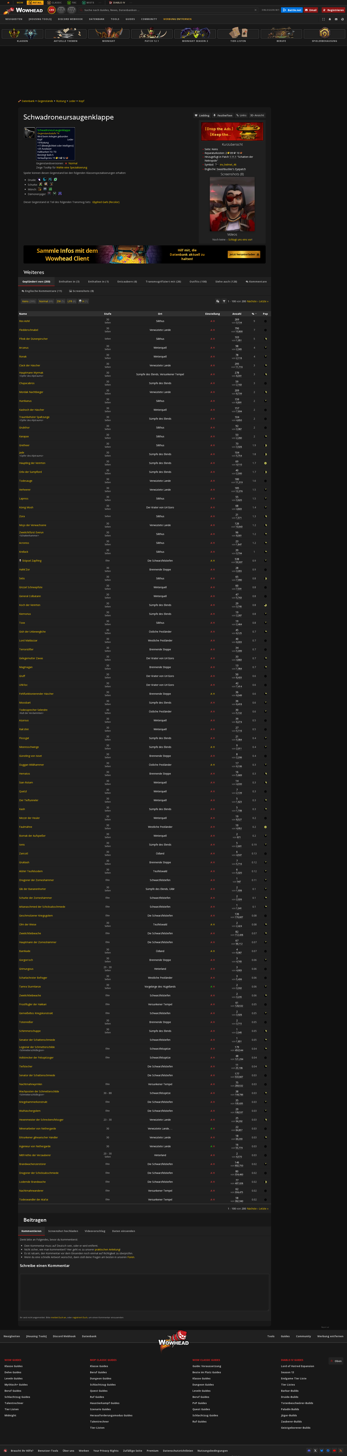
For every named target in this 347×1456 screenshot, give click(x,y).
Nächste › (252, 301)
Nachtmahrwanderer (31, 1190)
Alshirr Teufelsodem (31, 871)
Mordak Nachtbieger (31, 392)
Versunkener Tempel (172, 374)
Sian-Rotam (26, 782)
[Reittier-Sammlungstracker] (144, 254)
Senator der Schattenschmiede (37, 1039)
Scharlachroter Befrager (33, 977)
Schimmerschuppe (30, 1031)
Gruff (22, 676)
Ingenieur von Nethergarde (35, 1146)
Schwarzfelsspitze (160, 1048)
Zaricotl (23, 853)
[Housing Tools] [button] (40, 19)
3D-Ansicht (257, 115)
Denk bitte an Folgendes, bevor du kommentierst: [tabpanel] (77, 1278)
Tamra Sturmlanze (30, 986)
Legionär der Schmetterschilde (37, 1047)
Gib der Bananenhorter (32, 889)
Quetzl (23, 791)
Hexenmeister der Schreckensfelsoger (41, 1119)
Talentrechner (14, 1403)
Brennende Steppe (160, 569)
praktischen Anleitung (107, 1249)
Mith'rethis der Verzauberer (35, 1155)
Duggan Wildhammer (31, 764)
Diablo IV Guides (292, 1360)
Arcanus (24, 347)
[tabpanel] (144, 754)
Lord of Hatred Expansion (297, 1366)
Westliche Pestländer (160, 640)
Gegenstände (45, 101)
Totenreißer (26, 1022)
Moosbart (25, 702)
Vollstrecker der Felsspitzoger (36, 1057)
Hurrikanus (25, 401)
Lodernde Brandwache (32, 1181)
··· (100, 2)
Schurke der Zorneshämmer (35, 897)
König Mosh (26, 507)
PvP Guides (199, 1403)
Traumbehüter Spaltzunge (34, 417)
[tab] (36, 281)
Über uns (68, 1450)
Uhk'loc (23, 685)
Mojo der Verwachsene (32, 525)
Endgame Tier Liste (294, 1378)
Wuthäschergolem (29, 1110)
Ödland (160, 853)
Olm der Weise (27, 924)
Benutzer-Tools (48, 1450)
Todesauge (25, 480)
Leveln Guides (14, 1378)
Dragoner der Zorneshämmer (36, 880)
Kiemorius (25, 614)
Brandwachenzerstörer (32, 1164)
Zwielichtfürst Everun (31, 532)
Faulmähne (25, 827)
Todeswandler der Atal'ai (33, 1199)
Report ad (325, 1327)
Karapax (24, 436)
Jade (21, 452)
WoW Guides (13, 1360)
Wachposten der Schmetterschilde (39, 1091)
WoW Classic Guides (206, 1360)
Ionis (22, 844)
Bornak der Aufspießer (32, 835)
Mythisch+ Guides (16, 1384)
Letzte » (263, 301)
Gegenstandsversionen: (50, 163)
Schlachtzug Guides (17, 1397)
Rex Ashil (24, 321)
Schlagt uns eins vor (240, 239)
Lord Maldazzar (28, 640)
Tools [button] (115, 19)
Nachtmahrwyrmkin (30, 1084)
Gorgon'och (26, 960)
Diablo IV (119, 2)
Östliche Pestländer (160, 631)
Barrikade (24, 951)
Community (149, 19)
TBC (74, 2)
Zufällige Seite (132, 1450)
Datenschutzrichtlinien (178, 1450)
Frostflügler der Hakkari (32, 1004)
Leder (72, 101)
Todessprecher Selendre (33, 710)
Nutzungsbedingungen (213, 1450)
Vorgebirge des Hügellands (160, 986)
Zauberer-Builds (291, 1421)
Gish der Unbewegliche (32, 631)
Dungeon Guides (100, 1378)
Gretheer (24, 445)
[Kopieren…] (217, 301)
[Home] (24, 9)
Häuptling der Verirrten (32, 463)
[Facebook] (328, 1450)
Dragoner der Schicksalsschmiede (39, 1173)
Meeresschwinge (29, 747)
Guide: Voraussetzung (206, 1366)
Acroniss (24, 543)
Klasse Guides (14, 1366)
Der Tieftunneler (28, 800)
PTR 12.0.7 (71, 9)
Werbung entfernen (177, 19)
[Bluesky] (321, 1450)
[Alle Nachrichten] (8, 3)
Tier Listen (12, 1409)
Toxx (22, 622)
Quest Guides (99, 1390)
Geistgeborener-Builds (295, 1427)
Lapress (23, 498)
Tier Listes (288, 1384)
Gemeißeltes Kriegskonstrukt (36, 1013)
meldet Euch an (58, 1317)
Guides (130, 19)
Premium (152, 1450)
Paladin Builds (290, 1409)
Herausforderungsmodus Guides (111, 1415)
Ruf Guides (97, 1397)
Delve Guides (13, 1372)
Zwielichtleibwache (30, 933)
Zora (22, 516)
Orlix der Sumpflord (30, 472)
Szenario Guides (100, 1409)
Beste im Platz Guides (206, 1372)
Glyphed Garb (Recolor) (105, 202)
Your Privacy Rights (106, 1450)
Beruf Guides (13, 1390)
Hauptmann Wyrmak (31, 372)
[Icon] (29, 133)
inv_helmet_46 (227, 164)
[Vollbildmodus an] (323, 19)
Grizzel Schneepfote (30, 587)
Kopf (81, 101)
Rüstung (61, 101)
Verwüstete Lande (160, 330)
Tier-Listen (97, 1427)
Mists (90, 2)
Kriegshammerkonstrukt (33, 1102)
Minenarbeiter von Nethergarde (37, 1128)
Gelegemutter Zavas (31, 658)
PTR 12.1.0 (61, 9)
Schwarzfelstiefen (160, 880)
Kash (22, 809)
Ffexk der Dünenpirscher (33, 338)
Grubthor (24, 427)
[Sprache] (342, 19)
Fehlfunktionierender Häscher (36, 693)
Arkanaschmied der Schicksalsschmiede (42, 906)
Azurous (24, 720)
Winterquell (160, 347)
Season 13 (287, 1372)
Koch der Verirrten (29, 605)
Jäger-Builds (289, 1415)
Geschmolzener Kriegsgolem (36, 915)
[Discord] (309, 1450)
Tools (271, 1336)
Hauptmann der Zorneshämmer (37, 942)
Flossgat (24, 738)
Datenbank (96, 19)
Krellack (23, 551)
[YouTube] (334, 1450)
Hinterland (160, 968)
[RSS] (340, 1450)
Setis (22, 578)
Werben (84, 1450)
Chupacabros (27, 383)
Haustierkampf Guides (104, 1403)
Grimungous (26, 968)
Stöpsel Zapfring (31, 560)
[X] (315, 1450)
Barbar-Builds (290, 1390)
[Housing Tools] (36, 1336)
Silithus (160, 321)
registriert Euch (79, 1317)
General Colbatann (30, 596)
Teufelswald (160, 871)
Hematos (24, 773)
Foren (130, 1257)
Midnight (10, 1415)
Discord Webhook (70, 19)
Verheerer (25, 489)
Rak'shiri (24, 729)
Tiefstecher (25, 1066)
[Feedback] (336, 19)
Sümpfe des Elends (147, 374)
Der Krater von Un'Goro (160, 507)
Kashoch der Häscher (31, 409)
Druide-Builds (289, 1397)
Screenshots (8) (232, 174)
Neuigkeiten (13, 19)
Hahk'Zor (24, 569)
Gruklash (24, 862)
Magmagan (26, 667)
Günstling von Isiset (30, 756)
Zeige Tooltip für (46, 167)
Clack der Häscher (29, 365)
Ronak (23, 356)
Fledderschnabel (28, 330)
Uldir (172, 889)
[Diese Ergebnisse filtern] (224, 301)
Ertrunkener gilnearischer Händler (38, 1137)
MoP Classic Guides (103, 1360)
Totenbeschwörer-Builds (297, 1403)
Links (243, 115)
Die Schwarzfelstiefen (160, 560)
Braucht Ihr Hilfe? (22, 1450)
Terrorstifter (26, 649)
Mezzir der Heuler (29, 818)
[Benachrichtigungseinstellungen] (330, 19)
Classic (57, 2)
